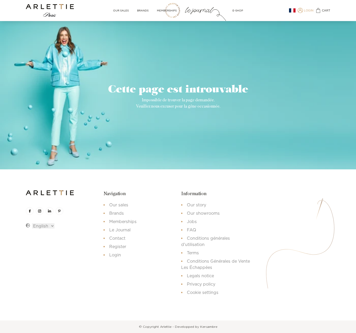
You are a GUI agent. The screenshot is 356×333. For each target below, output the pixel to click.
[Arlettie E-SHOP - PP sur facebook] (30, 211)
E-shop (237, 10)
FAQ (191, 229)
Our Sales (121, 10)
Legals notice (200, 275)
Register (117, 246)
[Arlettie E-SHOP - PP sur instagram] (40, 211)
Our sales (118, 204)
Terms (193, 252)
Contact (117, 238)
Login (115, 254)
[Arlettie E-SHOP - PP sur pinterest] (59, 211)
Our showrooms (203, 213)
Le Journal (120, 229)
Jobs (192, 221)
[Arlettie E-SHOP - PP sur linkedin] (49, 211)
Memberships (167, 10)
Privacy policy (201, 284)
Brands (143, 10)
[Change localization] (292, 10)
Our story (196, 204)
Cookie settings (202, 292)
